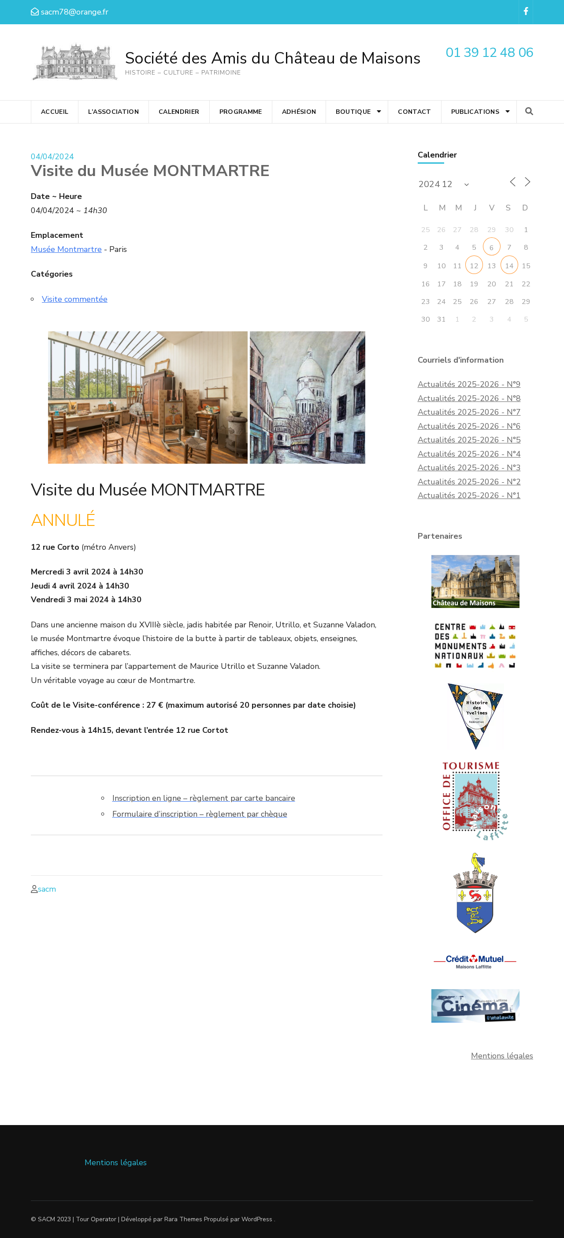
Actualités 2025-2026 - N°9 (469, 384)
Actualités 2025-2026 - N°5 (469, 440)
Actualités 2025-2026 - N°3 (469, 467)
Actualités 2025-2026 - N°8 (469, 398)
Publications (475, 112)
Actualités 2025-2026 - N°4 (469, 454)
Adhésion (299, 112)
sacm (47, 889)
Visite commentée (75, 299)
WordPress (256, 1219)
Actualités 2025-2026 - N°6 (469, 426)
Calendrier (179, 112)
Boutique (353, 112)
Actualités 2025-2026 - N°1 (469, 495)
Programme (240, 112)
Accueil (54, 112)
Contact (414, 112)
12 (474, 266)
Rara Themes (183, 1219)
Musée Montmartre (66, 249)
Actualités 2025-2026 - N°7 (469, 412)
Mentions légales (502, 1055)
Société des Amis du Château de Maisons (273, 58)
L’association (113, 112)
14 (509, 266)
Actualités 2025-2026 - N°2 (469, 481)
